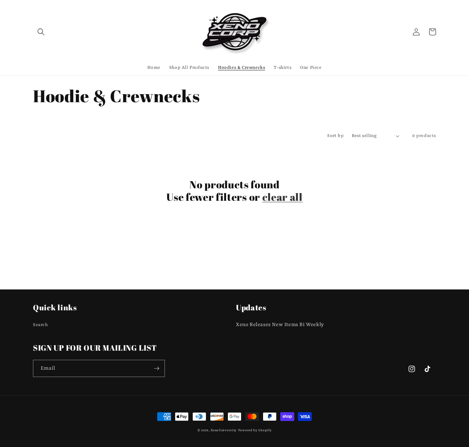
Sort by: (335, 135)
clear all (282, 197)
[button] (41, 32)
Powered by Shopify (255, 430)
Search (40, 325)
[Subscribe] (156, 368)
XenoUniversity (224, 430)
